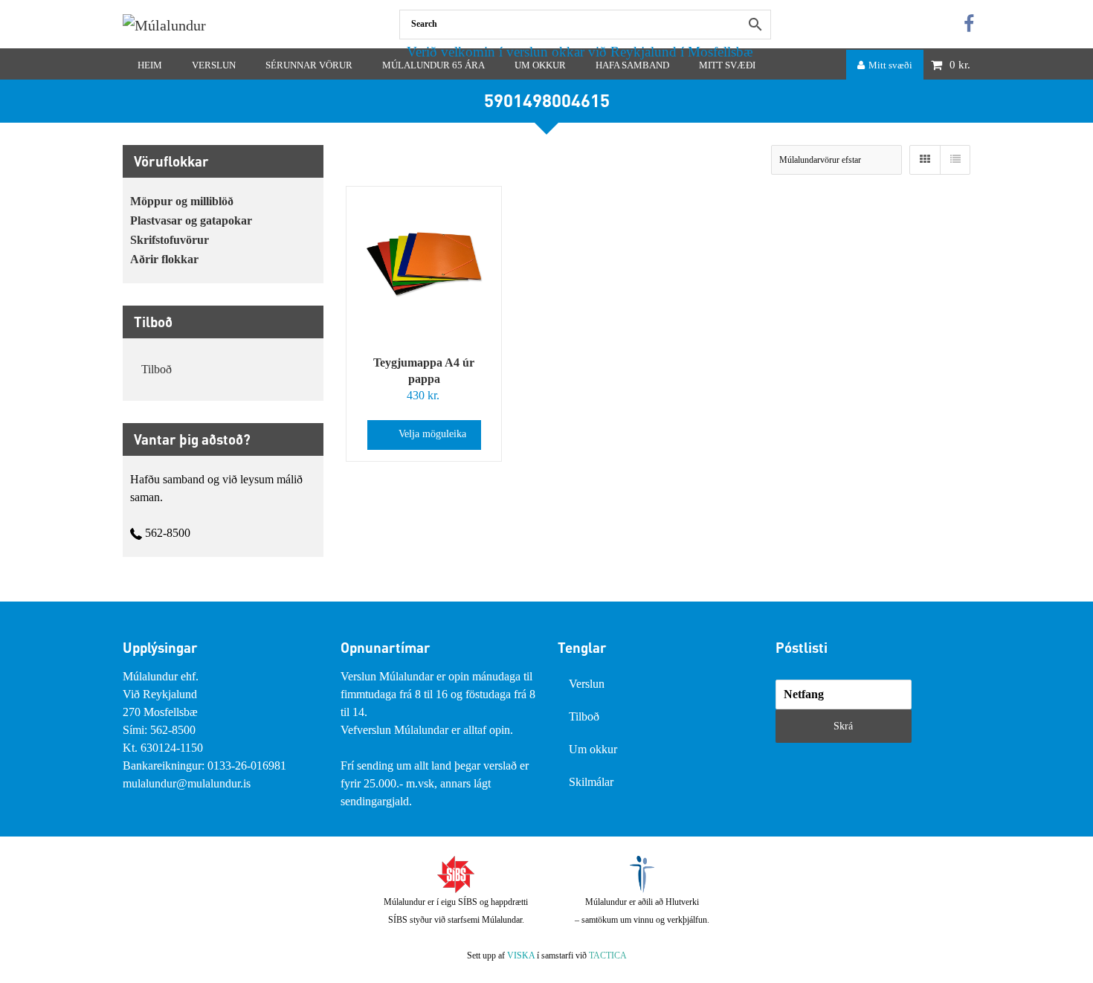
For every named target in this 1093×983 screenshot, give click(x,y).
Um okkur (593, 749)
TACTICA (608, 955)
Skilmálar (591, 782)
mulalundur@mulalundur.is (187, 783)
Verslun (586, 683)
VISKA (521, 955)
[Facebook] (969, 24)
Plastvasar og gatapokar (191, 220)
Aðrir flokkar (164, 259)
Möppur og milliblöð (181, 201)
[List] (955, 160)
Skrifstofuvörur (169, 239)
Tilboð (156, 369)
